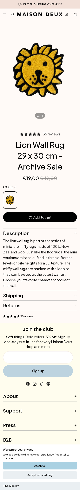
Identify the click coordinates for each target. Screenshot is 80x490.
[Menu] (4, 14)
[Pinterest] (48, 383)
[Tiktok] (41, 383)
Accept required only (40, 475)
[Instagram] (34, 383)
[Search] (13, 14)
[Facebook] (27, 383)
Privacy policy (11, 485)
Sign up (38, 371)
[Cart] (75, 14)
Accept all (40, 465)
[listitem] (10, 200)
